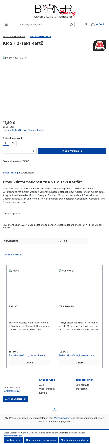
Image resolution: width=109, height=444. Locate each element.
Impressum (82, 388)
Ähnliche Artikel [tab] (12, 254)
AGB (41, 384)
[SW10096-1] (54, 87)
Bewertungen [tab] (26, 172)
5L (13, 143)
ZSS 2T (13, 306)
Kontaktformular (11, 390)
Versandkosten (62, 418)
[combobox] (43, 24)
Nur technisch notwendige (41, 440)
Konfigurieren (13, 440)
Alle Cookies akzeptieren (75, 440)
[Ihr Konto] (86, 24)
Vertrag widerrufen (15, 398)
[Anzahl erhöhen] (34, 151)
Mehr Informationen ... (14, 435)
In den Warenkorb (72, 150)
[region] (54, 87)
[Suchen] (71, 24)
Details (29, 362)
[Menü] (6, 24)
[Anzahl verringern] (6, 151)
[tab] (10, 172)
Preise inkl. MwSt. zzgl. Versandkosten (23, 130)
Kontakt (43, 392)
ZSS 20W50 (66, 306)
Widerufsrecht (46, 388)
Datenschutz (82, 384)
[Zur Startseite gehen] (54, 10)
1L (6, 143)
